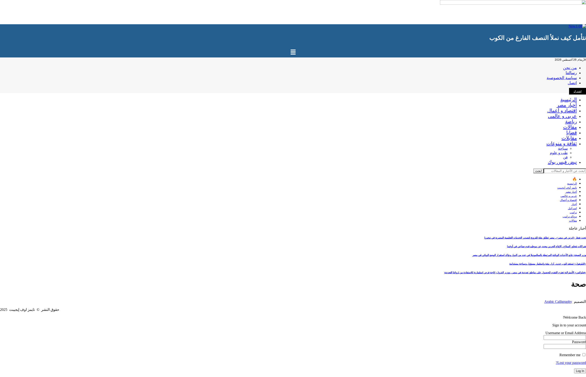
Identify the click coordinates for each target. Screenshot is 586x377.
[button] (293, 52)
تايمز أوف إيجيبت (567, 187)
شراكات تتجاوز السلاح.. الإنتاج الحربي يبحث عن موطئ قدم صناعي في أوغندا (546, 246)
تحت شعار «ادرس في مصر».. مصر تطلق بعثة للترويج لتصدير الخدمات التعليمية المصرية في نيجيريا (535, 237)
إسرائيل (572, 208)
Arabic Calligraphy (558, 302)
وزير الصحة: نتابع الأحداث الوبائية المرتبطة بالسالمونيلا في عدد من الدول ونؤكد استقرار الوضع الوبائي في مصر (529, 255)
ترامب (573, 212)
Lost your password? (571, 363)
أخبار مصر (571, 191)
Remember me (570, 355)
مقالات (573, 220)
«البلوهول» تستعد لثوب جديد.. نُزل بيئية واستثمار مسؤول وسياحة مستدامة (547, 263)
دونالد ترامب (570, 216)
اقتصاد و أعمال (568, 200)
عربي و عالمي (569, 196)
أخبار (574, 204)
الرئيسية (572, 183)
